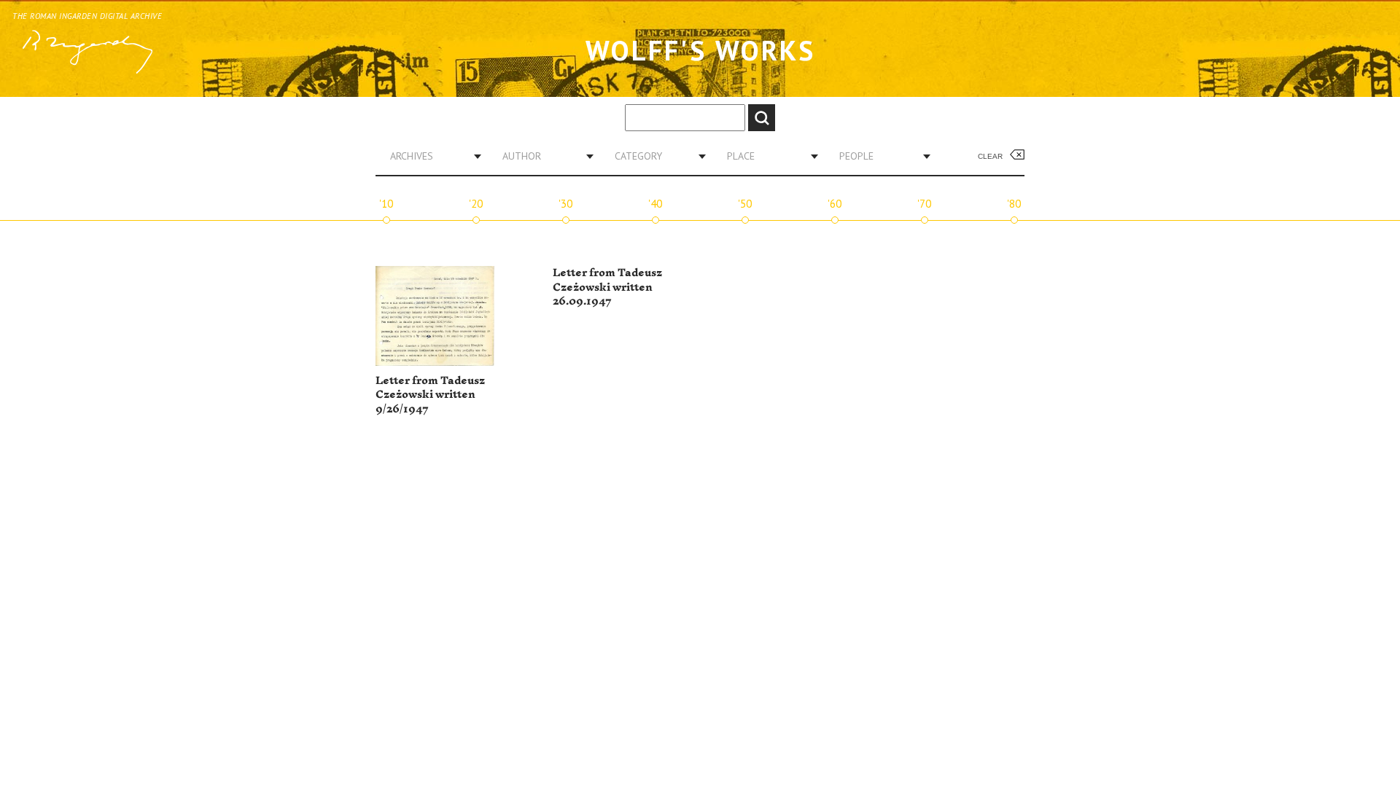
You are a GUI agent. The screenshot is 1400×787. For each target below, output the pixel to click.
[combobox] (430, 156)
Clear (990, 156)
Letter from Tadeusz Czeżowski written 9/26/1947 (430, 395)
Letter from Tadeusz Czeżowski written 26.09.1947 (607, 287)
